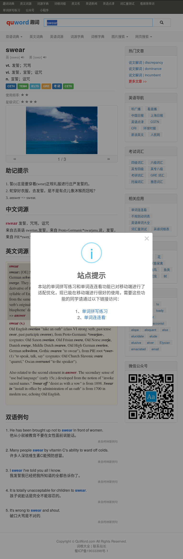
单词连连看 (95, 317)
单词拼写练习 (95, 311)
